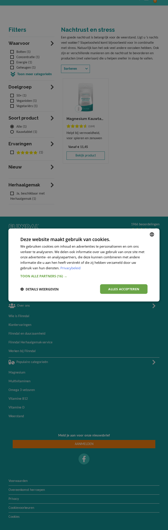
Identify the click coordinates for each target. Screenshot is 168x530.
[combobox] (152, 234)
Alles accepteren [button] (123, 289)
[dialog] (83, 265)
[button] (83, 276)
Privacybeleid (70, 268)
